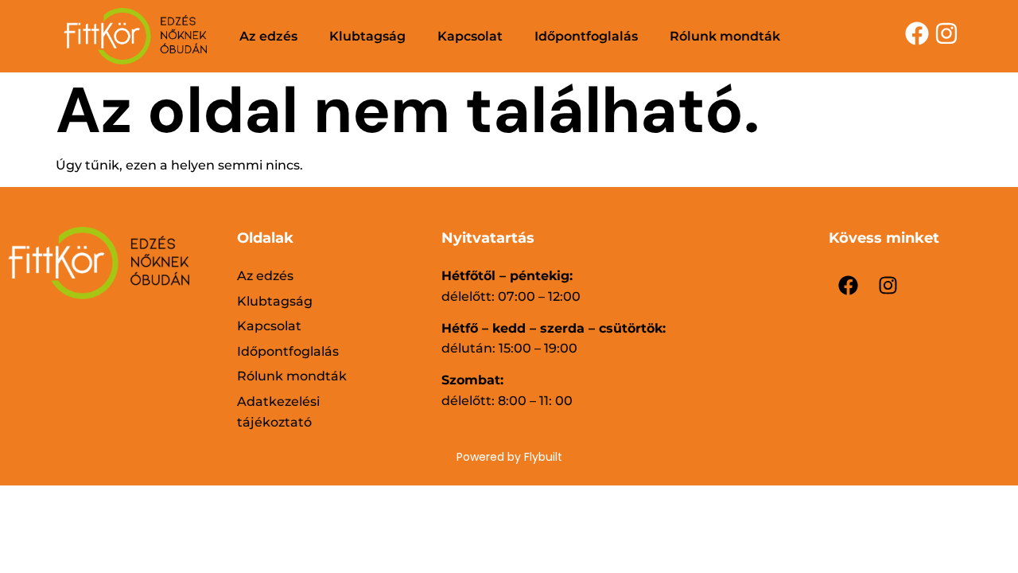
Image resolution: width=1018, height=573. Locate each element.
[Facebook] (848, 286)
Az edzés (268, 36)
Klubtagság (367, 36)
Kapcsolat (470, 36)
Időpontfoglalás (586, 36)
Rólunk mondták (725, 36)
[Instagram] (888, 286)
